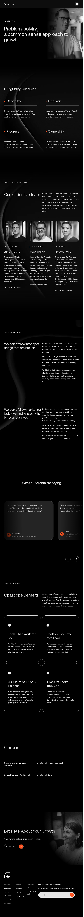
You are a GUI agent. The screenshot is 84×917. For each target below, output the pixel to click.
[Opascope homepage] (9, 4)
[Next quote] (68, 558)
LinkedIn (18, 888)
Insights (7, 899)
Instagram (19, 896)
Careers (7, 903)
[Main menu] (77, 4)
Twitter (18, 892)
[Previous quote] (76, 558)
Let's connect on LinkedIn (12, 287)
